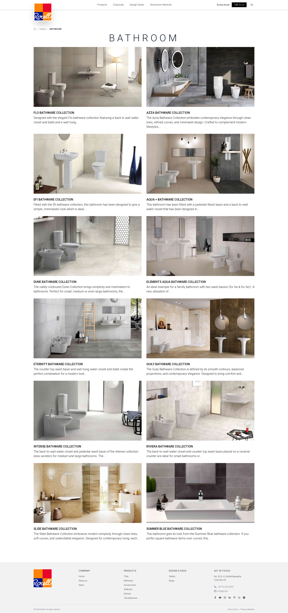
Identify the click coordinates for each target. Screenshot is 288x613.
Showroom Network (161, 5)
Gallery (43, 29)
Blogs (171, 580)
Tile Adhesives (130, 598)
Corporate (118, 5)
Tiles (126, 576)
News (81, 585)
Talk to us (239, 4)
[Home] (35, 29)
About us (83, 580)
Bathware (128, 580)
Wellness (128, 589)
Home (82, 576)
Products (102, 5)
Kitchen (127, 593)
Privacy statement (247, 609)
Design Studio (137, 5)
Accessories (130, 585)
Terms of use (233, 609)
